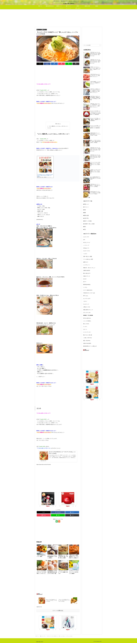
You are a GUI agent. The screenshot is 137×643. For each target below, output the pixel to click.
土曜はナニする (86, 306)
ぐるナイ (85, 301)
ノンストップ (86, 245)
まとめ (49, 127)
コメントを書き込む (57, 610)
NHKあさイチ (86, 248)
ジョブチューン (86, 264)
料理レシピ (45, 29)
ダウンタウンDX (86, 312)
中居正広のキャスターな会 (89, 292)
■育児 (84, 229)
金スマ (84, 281)
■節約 (84, 226)
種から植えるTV (86, 273)
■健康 (84, 212)
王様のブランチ (86, 276)
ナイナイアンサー (87, 332)
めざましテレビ (86, 242)
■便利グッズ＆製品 (87, 221)
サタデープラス (86, 250)
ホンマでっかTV (86, 298)
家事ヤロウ (85, 262)
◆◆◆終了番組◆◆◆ (88, 315)
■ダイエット (86, 207)
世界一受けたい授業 (87, 256)
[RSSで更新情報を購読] (59, 521)
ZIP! (84, 239)
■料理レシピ (86, 204)
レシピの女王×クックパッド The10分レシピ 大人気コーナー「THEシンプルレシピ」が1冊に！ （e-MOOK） (45, 175)
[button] (75, 64)
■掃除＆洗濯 (86, 215)
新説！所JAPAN (86, 340)
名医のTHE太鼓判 (87, 343)
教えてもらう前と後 (87, 335)
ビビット (85, 329)
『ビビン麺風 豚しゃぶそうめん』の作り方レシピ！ (58, 126)
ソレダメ (85, 253)
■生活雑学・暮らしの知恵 (88, 223)
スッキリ (85, 326)
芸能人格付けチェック (88, 309)
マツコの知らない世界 (88, 259)
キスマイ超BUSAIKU (87, 290)
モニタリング (86, 304)
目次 (56, 123)
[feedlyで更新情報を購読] (57, 521)
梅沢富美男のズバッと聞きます (90, 346)
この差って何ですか (87, 337)
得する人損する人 (87, 318)
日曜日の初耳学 (86, 270)
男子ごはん (85, 295)
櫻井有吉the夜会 (86, 284)
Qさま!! (84, 278)
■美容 (84, 209)
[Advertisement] (68, 17)
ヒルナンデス (40, 29)
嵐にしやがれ (86, 323)
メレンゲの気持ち (87, 321)
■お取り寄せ (86, 218)
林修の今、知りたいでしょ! (89, 267)
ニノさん (85, 287)
